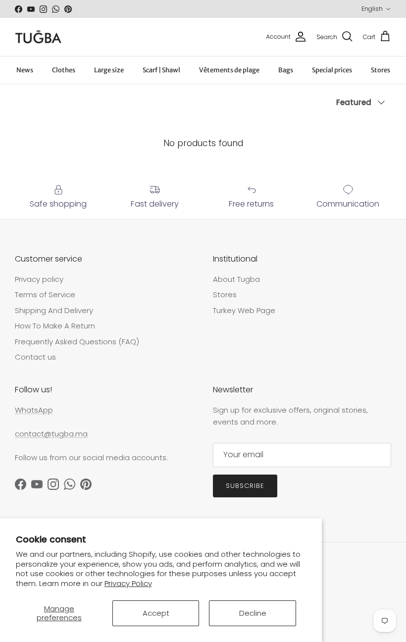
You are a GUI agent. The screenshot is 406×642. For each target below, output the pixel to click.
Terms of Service (45, 294)
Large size (109, 70)
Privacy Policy (128, 583)
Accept (156, 613)
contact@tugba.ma (51, 433)
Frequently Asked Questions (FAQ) (77, 341)
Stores (380, 70)
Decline (252, 613)
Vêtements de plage (229, 70)
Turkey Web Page (244, 310)
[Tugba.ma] (38, 37)
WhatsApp (34, 410)
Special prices (332, 70)
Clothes (63, 70)
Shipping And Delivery (54, 310)
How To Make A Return (55, 326)
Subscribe (245, 485)
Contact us (35, 357)
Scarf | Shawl (161, 70)
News (24, 70)
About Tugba (236, 279)
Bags (285, 70)
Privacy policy (39, 279)
